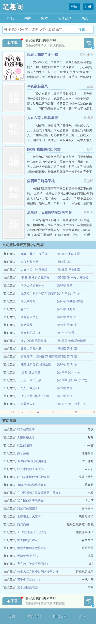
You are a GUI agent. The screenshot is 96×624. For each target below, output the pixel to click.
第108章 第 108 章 (68, 269)
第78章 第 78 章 (67, 356)
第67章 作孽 (65, 285)
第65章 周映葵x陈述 (70, 301)
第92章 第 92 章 (67, 364)
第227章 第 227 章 (68, 293)
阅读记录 (65, 18)
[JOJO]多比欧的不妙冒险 (33, 477)
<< (12, 412)
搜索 (81, 29)
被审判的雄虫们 (31, 333)
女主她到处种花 (27, 540)
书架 (85, 18)
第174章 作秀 (65, 333)
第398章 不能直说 (68, 254)
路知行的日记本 (27, 508)
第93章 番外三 (66, 388)
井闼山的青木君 (31, 348)
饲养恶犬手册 (29, 317)
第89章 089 (64, 262)
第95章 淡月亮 (66, 309)
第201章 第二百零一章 (71, 404)
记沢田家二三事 (31, 380)
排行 (10, 18)
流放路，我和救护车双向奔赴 (49, 212)
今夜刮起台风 (37, 86)
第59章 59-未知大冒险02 (72, 277)
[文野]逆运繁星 (30, 372)
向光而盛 (23, 524)
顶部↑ (83, 616)
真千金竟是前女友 (29, 579)
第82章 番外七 (66, 317)
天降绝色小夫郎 (27, 556)
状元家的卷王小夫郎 (30, 469)
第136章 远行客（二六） (73, 380)
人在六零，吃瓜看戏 (42, 118)
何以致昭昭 (28, 301)
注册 (88, 6)
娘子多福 (23, 453)
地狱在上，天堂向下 (30, 516)
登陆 (74, 6)
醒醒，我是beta (30, 388)
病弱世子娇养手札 (41, 181)
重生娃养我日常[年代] (31, 461)
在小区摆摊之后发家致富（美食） (39, 492)
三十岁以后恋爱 (27, 587)
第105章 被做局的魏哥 (71, 340)
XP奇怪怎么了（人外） (32, 532)
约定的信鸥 (24, 445)
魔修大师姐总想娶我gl (31, 548)
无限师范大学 (26, 437)
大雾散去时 (28, 404)
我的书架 (34, 616)
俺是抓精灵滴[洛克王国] (36, 364)
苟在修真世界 (26, 429)
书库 (27, 18)
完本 (44, 18)
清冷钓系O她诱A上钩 (35, 396)
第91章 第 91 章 (67, 325)
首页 (11, 616)
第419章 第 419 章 (68, 372)
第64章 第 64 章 (67, 348)
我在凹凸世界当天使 (30, 500)
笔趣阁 (12, 6)
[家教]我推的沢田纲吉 (44, 149)
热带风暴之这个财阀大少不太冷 (38, 571)
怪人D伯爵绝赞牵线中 (35, 340)
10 (84, 412)
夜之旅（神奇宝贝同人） (33, 564)
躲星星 (25, 309)
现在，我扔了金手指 (42, 55)
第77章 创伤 (65, 396)
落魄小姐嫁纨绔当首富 (32, 485)
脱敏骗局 (26, 325)
